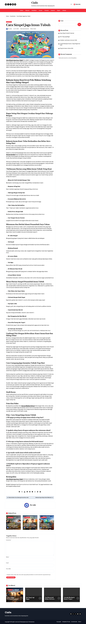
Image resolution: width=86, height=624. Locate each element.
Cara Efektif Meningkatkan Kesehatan (12, 525)
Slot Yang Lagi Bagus (65, 36)
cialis (34, 505)
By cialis (10, 28)
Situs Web (8, 568)
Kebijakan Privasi (66, 621)
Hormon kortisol (10, 154)
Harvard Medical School (28, 406)
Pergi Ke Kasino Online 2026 (66, 48)
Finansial (46, 10)
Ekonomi (27, 10)
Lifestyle (64, 10)
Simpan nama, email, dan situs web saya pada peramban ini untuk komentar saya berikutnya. (29, 574)
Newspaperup (23, 621)
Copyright (58, 621)
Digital (58, 10)
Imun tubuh (33, 28)
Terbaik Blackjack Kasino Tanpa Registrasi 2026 (70, 44)
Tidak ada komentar (24, 28)
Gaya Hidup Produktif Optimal (67, 33)
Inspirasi (53, 10)
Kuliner (21, 10)
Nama (7, 557)
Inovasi (40, 10)
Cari (62, 20)
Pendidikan (34, 10)
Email (7, 562)
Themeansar (31, 621)
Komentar (8, 540)
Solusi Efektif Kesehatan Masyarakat (44, 525)
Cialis (34, 2)
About (79, 621)
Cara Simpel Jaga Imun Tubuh (14, 60)
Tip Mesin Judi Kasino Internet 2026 (68, 40)
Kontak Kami (74, 621)
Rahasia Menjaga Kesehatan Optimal (30, 525)
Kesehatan (9, 21)
